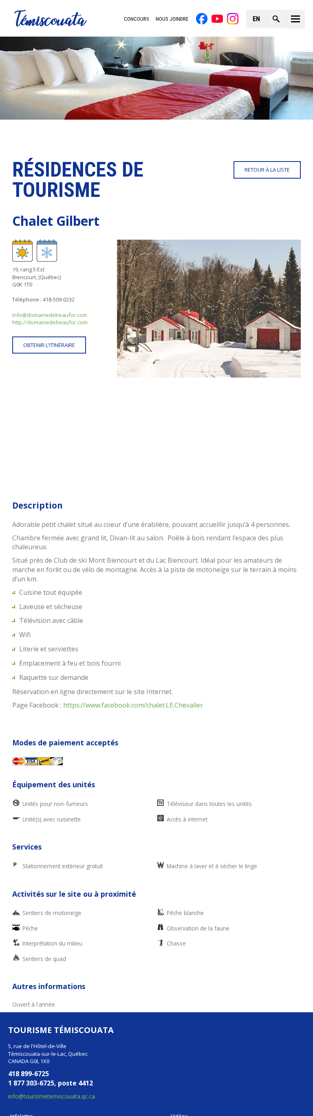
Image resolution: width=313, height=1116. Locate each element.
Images (180, 1020)
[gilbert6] (209, 308)
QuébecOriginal (176, 1080)
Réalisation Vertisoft (279, 1102)
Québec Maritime (269, 1080)
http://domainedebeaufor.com (50, 322)
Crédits (238, 1102)
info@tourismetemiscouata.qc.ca (51, 989)
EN (256, 19)
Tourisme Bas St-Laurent (227, 1080)
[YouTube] (217, 18)
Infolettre (21, 1009)
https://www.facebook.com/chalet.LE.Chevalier (133, 598)
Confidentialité (104, 1102)
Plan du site (209, 1102)
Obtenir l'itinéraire (49, 345)
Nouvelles (22, 1020)
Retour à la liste (267, 169)
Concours (136, 19)
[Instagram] (232, 18)
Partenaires (185, 1031)
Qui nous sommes (32, 1031)
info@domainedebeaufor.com (49, 315)
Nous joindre (172, 19)
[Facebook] (201, 18)
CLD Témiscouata (117, 1080)
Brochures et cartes (34, 1042)
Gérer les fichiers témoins (158, 1102)
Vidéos (179, 1009)
